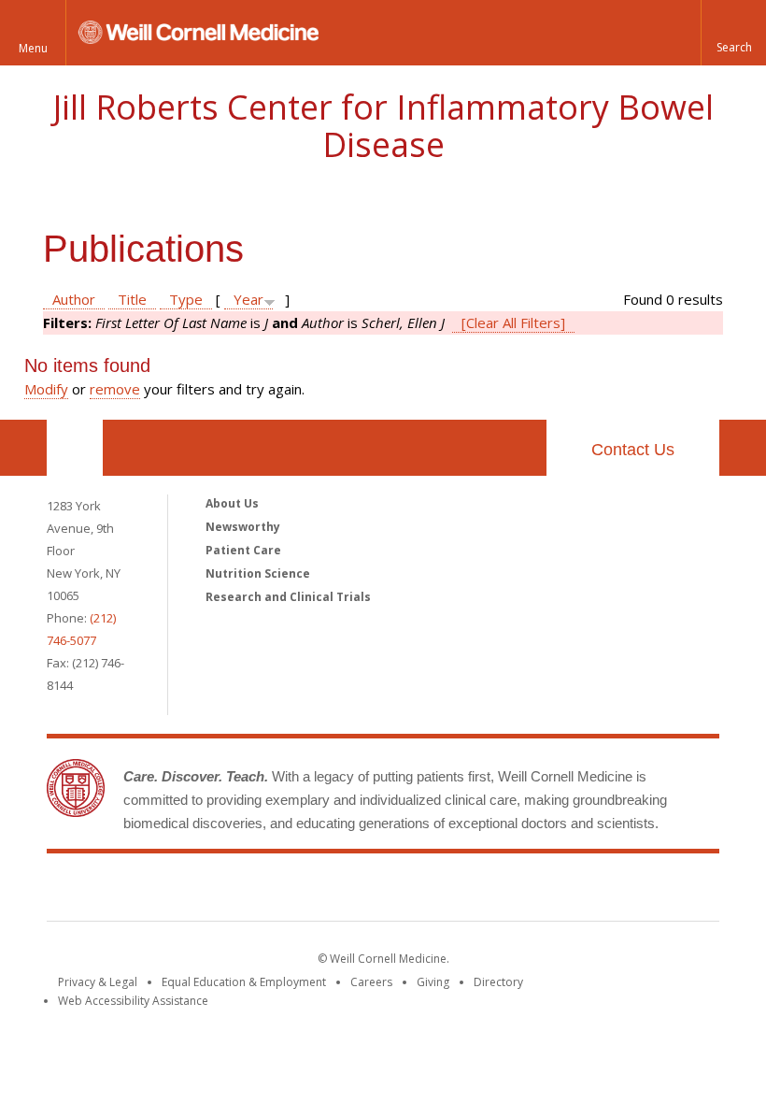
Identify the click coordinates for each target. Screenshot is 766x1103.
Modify (46, 389)
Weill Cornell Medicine (246, 891)
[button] (733, 32)
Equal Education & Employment (244, 982)
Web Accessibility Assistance (133, 1001)
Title (132, 299)
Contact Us (632, 449)
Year (248, 299)
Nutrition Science (258, 573)
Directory (498, 982)
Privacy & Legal (97, 982)
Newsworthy (243, 527)
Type (186, 299)
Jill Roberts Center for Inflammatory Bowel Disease (383, 125)
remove (115, 389)
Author (73, 299)
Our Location (75, 448)
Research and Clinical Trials (288, 597)
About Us (232, 503)
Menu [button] (33, 48)
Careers (371, 982)
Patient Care (243, 550)
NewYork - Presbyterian (539, 891)
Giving (433, 982)
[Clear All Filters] (513, 322)
